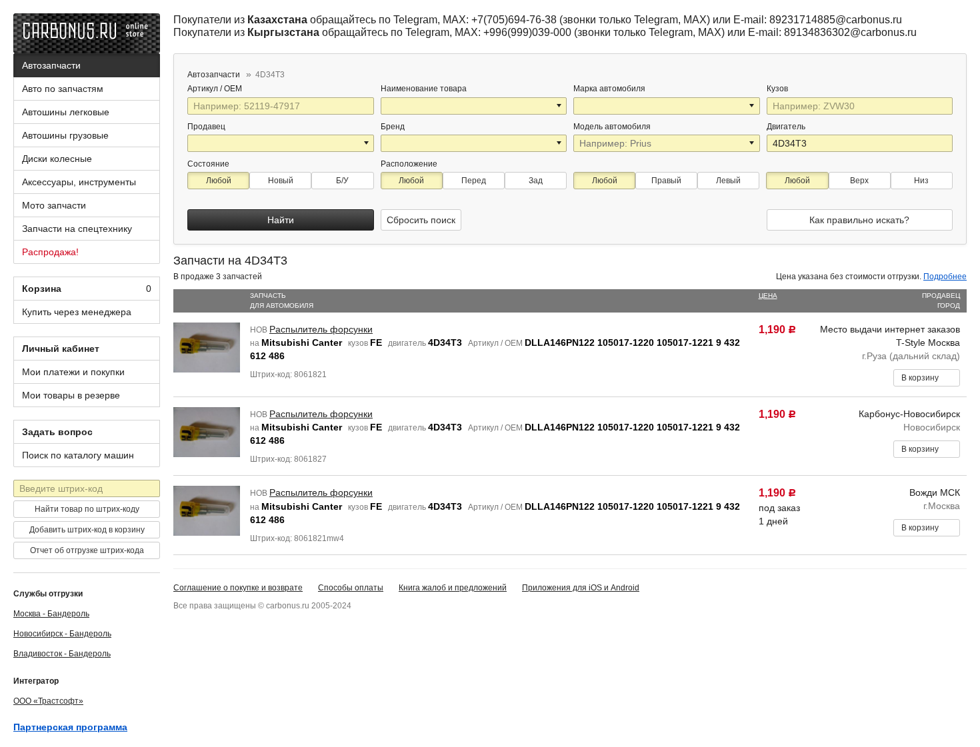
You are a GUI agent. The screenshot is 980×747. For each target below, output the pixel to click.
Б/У (342, 180)
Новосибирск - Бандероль (62, 633)
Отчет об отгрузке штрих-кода (87, 550)
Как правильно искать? (859, 220)
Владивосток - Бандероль (62, 653)
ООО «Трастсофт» (48, 701)
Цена (768, 295)
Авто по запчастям (62, 88)
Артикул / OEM (215, 88)
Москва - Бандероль (51, 613)
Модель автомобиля (612, 126)
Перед (473, 180)
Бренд (393, 126)
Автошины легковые (65, 112)
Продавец (206, 126)
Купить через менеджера (76, 312)
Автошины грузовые (65, 135)
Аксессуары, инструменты (79, 182)
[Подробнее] (250, 88)
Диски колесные (57, 158)
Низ (921, 180)
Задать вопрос (57, 431)
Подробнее (945, 276)
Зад (536, 180)
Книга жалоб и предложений (453, 587)
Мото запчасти (54, 205)
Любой (218, 180)
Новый (280, 180)
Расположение (409, 164)
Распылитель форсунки (321, 329)
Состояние (208, 164)
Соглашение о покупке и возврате (238, 587)
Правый (666, 180)
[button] (560, 106)
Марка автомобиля (609, 88)
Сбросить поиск (421, 220)
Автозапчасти (51, 65)
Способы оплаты (350, 587)
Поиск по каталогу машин (78, 455)
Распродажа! (50, 252)
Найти (280, 220)
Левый (728, 180)
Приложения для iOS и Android (580, 587)
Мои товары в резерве (71, 395)
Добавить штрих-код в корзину (87, 529)
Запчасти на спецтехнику (77, 228)
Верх (859, 180)
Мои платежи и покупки (73, 372)
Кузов (778, 88)
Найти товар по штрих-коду (87, 509)
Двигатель (787, 126)
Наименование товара (424, 88)
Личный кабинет (60, 348)
